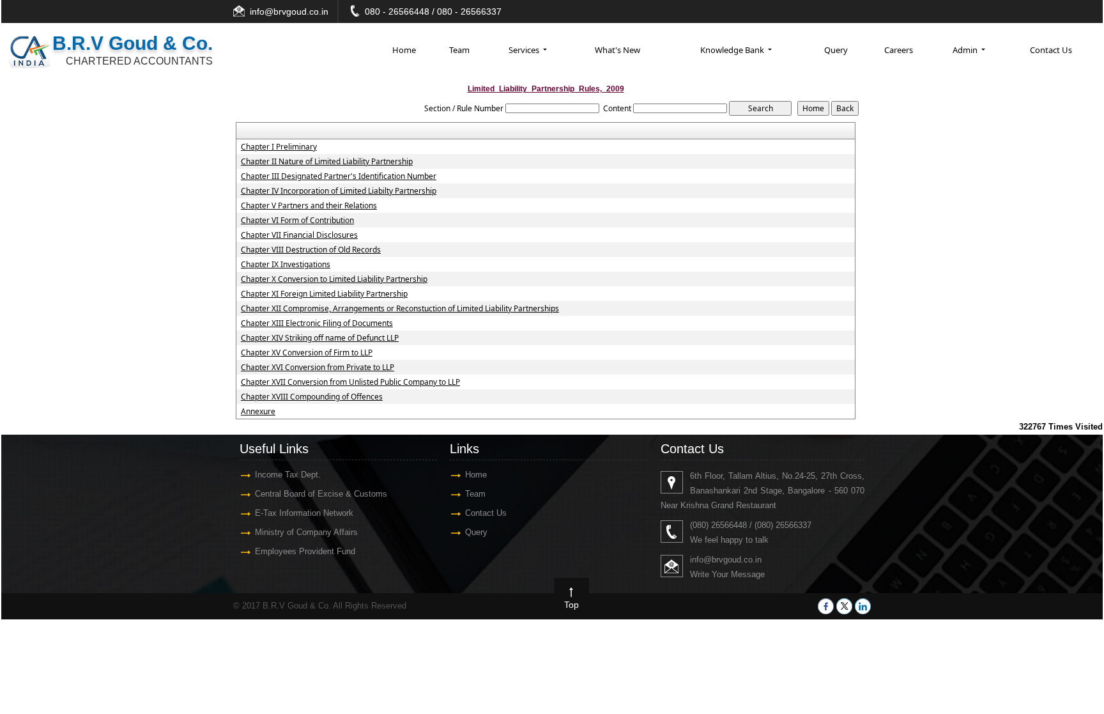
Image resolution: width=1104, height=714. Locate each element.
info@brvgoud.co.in (289, 11)
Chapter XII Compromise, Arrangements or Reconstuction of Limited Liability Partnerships (400, 309)
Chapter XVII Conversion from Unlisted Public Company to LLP (350, 382)
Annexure (258, 412)
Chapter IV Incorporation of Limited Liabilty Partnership (338, 191)
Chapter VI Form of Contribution (297, 220)
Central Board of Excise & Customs (321, 494)
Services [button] (525, 50)
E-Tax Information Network (304, 513)
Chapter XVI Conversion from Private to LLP (317, 367)
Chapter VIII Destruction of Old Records (311, 250)
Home (404, 50)
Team (459, 50)
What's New (617, 50)
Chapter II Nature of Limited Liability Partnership (327, 162)
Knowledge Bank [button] (733, 50)
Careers (898, 50)
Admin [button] (966, 50)
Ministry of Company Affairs (306, 532)
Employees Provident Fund (305, 551)
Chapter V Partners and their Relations (309, 206)
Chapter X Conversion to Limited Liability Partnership (334, 279)
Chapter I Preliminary (279, 147)
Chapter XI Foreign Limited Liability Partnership (324, 294)
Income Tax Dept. (288, 474)
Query (836, 50)
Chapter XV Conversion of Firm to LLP (306, 353)
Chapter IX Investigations (285, 265)
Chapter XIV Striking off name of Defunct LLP (320, 338)
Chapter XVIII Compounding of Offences (312, 397)
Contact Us (1051, 50)
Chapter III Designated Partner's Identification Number (338, 176)
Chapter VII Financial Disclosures (299, 235)
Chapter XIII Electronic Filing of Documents (317, 323)
